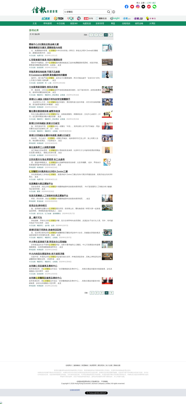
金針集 (47, 225)
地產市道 (40, 55)
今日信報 (61, 23)
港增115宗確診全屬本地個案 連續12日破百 (50, 135)
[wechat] (154, 6)
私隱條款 (85, 365)
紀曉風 (62, 95)
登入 (138, 3)
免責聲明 (93, 365)
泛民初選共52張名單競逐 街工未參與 (47, 159)
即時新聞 (48, 23)
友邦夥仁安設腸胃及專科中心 (43, 266)
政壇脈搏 (40, 155)
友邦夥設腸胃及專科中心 (45, 278)
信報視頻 (126, 23)
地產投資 (87, 23)
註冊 (143, 3)
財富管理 (100, 23)
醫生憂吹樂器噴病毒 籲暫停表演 (44, 111)
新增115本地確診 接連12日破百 (44, 123)
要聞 (38, 191)
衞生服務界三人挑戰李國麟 (42, 147)
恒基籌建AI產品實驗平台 (41, 183)
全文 (49, 53)
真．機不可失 (35, 217)
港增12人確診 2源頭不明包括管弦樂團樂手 (49, 99)
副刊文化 (40, 213)
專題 (113, 23)
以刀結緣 (48, 213)
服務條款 (77, 365)
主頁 (35, 23)
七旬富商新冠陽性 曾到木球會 (43, 87)
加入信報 (109, 365)
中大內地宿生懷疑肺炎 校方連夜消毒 (46, 254)
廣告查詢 (101, 365)
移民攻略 (139, 23)
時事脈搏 (40, 107)
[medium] (143, 6)
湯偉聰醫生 (57, 213)
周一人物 (48, 83)
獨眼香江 (40, 95)
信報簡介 (69, 365)
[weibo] (149, 6)
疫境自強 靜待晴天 (38, 205)
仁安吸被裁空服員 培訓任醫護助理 (45, 60)
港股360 (73, 23)
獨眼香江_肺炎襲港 (52, 95)
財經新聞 (40, 67)
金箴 (52, 225)
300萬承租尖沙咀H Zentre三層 (48, 171)
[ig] (138, 6)
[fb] (126, 6)
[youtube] (132, 6)
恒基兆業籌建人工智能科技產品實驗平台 (48, 195)
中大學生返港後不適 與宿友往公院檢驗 (48, 242)
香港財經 (40, 201)
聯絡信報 (117, 365)
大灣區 (152, 23)
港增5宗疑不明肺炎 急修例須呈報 (45, 230)
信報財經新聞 (75, 390)
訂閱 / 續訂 (151, 3)
